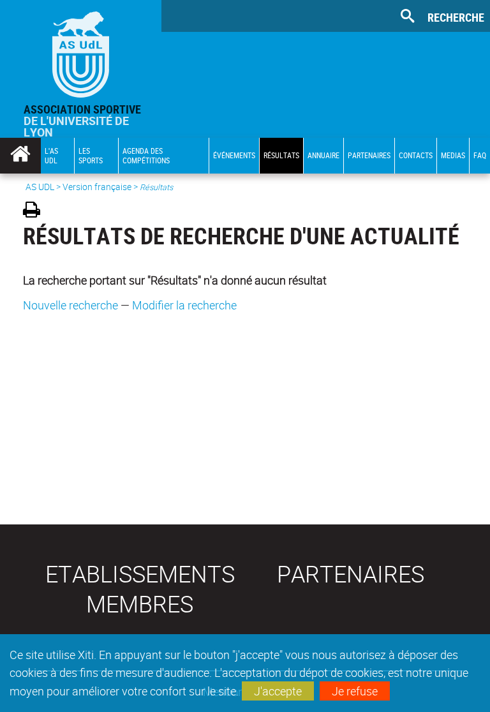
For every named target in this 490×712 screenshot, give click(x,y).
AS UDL (40, 187)
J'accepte (278, 691)
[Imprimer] (36, 211)
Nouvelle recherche (70, 305)
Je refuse (355, 691)
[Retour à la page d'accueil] (80, 51)
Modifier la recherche (184, 305)
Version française (97, 187)
